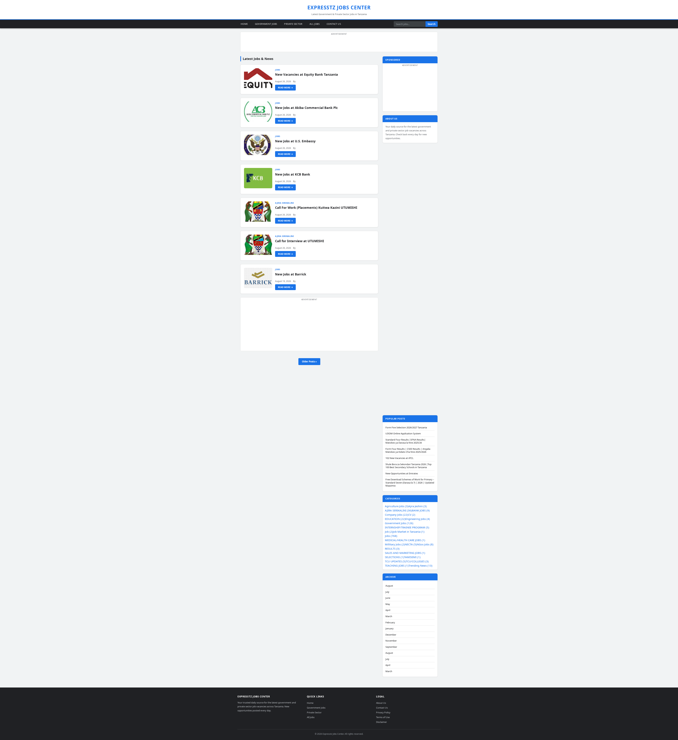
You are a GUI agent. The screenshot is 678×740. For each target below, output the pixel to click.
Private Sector (293, 23)
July (387, 591)
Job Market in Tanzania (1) (408, 531)
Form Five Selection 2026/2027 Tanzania (406, 427)
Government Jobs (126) (399, 523)
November (391, 640)
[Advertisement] (339, 44)
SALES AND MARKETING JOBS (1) (405, 553)
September (391, 646)
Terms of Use (383, 717)
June (387, 597)
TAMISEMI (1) (412, 557)
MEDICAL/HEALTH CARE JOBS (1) (405, 540)
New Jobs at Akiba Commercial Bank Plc (306, 108)
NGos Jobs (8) (425, 544)
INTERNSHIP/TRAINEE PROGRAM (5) (407, 527)
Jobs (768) (391, 536)
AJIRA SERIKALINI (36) (398, 510)
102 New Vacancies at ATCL (399, 458)
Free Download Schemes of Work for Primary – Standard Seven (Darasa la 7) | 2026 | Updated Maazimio (409, 482)
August (389, 585)
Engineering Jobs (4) (417, 519)
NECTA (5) (411, 544)
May (387, 604)
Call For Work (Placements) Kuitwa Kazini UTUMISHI (316, 207)
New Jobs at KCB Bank (292, 174)
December (390, 634)
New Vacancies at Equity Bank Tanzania (306, 74)
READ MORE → (285, 87)
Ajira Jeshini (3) (417, 506)
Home (244, 23)
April (387, 610)
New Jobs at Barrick (290, 274)
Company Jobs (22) (396, 514)
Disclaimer (381, 722)
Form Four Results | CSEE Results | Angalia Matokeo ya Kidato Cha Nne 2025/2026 (407, 450)
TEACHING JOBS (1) (397, 565)
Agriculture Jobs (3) (396, 506)
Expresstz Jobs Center (339, 7)
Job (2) (389, 531)
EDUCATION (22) (395, 519)
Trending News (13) (420, 565)
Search (432, 24)
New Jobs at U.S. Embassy (295, 141)
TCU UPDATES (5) (395, 561)
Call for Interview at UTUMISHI (299, 241)
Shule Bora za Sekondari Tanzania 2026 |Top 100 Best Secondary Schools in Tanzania (408, 466)
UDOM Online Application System (403, 433)
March (388, 616)
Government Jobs (266, 23)
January (389, 628)
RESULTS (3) (392, 548)
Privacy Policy (383, 712)
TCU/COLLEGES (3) (417, 561)
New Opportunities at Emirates (401, 473)
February (390, 622)
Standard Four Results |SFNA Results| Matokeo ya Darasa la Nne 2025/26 (405, 441)
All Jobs (315, 23)
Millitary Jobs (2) (395, 544)
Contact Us (334, 23)
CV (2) (411, 514)
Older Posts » (309, 361)
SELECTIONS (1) (394, 557)
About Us (381, 703)
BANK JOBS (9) (421, 510)
